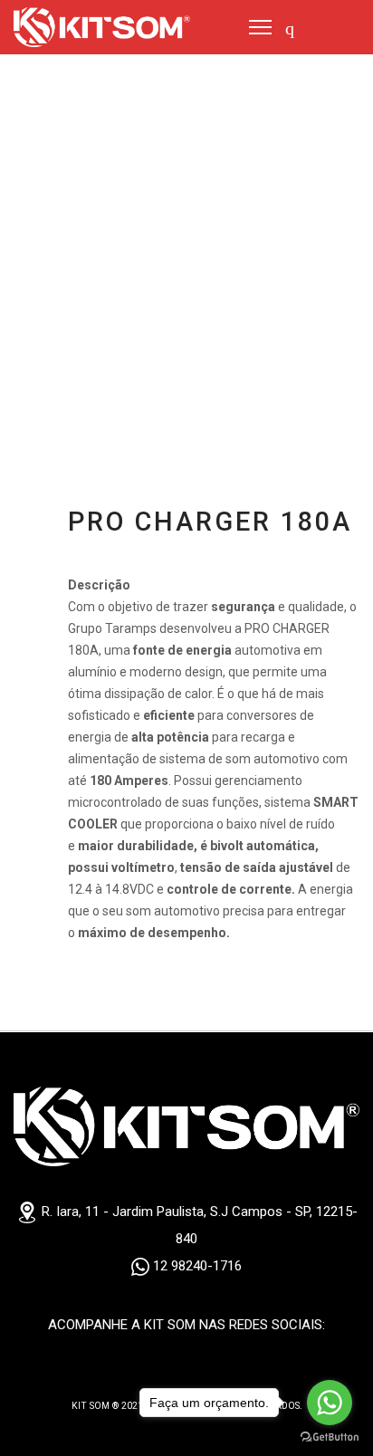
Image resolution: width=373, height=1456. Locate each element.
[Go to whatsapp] (329, 1402)
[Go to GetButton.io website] (330, 1437)
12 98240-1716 (195, 1266)
